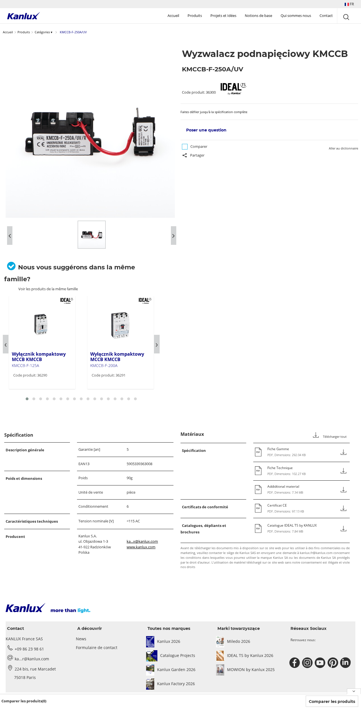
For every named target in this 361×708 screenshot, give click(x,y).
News (81, 638)
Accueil (173, 15)
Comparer (198, 146)
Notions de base (258, 15)
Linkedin (346, 663)
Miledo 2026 (238, 641)
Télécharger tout (334, 437)
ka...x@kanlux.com (142, 541)
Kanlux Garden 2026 (176, 669)
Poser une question (206, 130)
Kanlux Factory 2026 (176, 683)
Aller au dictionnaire (343, 148)
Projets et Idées (223, 15)
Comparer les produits (332, 701)
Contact (326, 15)
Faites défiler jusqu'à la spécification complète (213, 112)
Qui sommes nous (296, 15)
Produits (195, 15)
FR (351, 3)
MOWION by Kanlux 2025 (251, 669)
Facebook (295, 663)
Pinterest (333, 663)
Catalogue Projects (177, 655)
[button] (349, 4)
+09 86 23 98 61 (29, 649)
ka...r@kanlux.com (32, 658)
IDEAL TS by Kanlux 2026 (250, 655)
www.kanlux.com (141, 546)
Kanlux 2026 (168, 641)
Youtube (320, 663)
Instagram (308, 663)
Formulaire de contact (96, 647)
